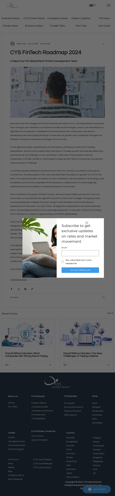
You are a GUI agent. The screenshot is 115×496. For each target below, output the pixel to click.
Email (65, 248)
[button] (86, 223)
